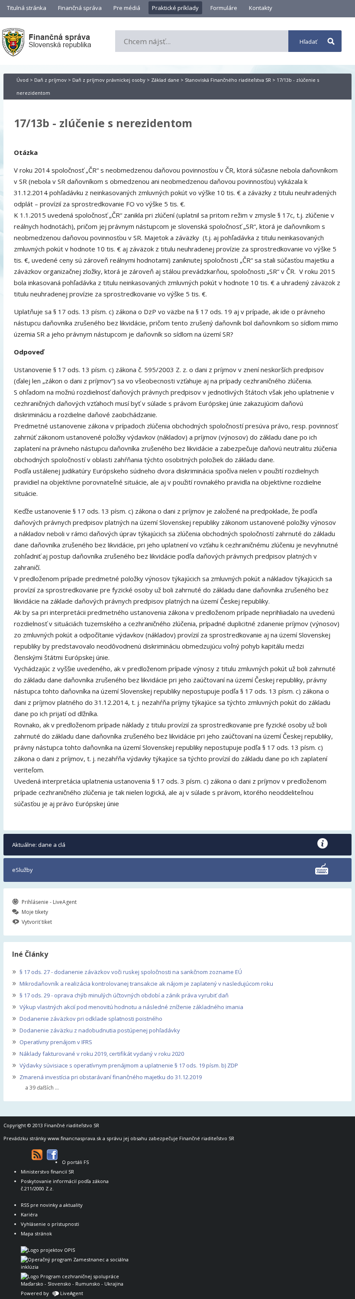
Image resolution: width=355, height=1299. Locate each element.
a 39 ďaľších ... (42, 1087)
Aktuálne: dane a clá (38, 845)
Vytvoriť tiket (37, 922)
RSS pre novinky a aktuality (52, 1205)
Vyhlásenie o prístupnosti (50, 1224)
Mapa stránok (36, 1233)
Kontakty (260, 8)
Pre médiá (126, 8)
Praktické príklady (175, 8)
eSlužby (22, 870)
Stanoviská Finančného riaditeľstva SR (228, 80)
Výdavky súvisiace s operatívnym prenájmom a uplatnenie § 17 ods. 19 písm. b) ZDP (125, 1064)
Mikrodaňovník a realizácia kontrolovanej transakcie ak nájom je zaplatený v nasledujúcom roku (142, 982)
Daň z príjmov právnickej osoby (108, 80)
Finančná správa (80, 8)
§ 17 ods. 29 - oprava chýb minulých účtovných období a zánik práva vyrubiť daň (120, 994)
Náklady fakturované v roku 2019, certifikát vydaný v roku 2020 (98, 1053)
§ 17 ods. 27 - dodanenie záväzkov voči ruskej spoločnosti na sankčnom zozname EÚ (127, 971)
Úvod (22, 80)
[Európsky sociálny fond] (75, 1267)
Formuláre (223, 8)
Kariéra (29, 1214)
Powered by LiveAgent (52, 1293)
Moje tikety (35, 912)
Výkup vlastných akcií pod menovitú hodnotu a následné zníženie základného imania (127, 1006)
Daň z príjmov (50, 80)
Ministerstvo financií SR (47, 1171)
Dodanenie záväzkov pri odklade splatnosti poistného (87, 1017)
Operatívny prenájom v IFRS (52, 1041)
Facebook (52, 1154)
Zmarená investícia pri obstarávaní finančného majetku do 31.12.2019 (107, 1076)
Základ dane (165, 80)
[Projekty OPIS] (48, 1250)
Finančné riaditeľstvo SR (71, 1125)
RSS (37, 1154)
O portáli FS (75, 1162)
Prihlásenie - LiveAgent (49, 902)
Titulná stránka (26, 8)
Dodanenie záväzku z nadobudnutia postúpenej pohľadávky (96, 1029)
